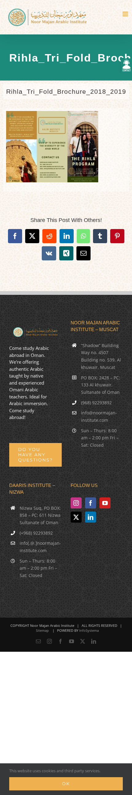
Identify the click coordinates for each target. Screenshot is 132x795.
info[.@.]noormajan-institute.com (40, 546)
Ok (66, 783)
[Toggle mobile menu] (125, 14)
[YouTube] (105, 502)
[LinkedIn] (90, 517)
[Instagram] (76, 502)
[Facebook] (90, 502)
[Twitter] (76, 517)
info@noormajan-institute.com (99, 416)
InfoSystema (89, 630)
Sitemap (42, 630)
